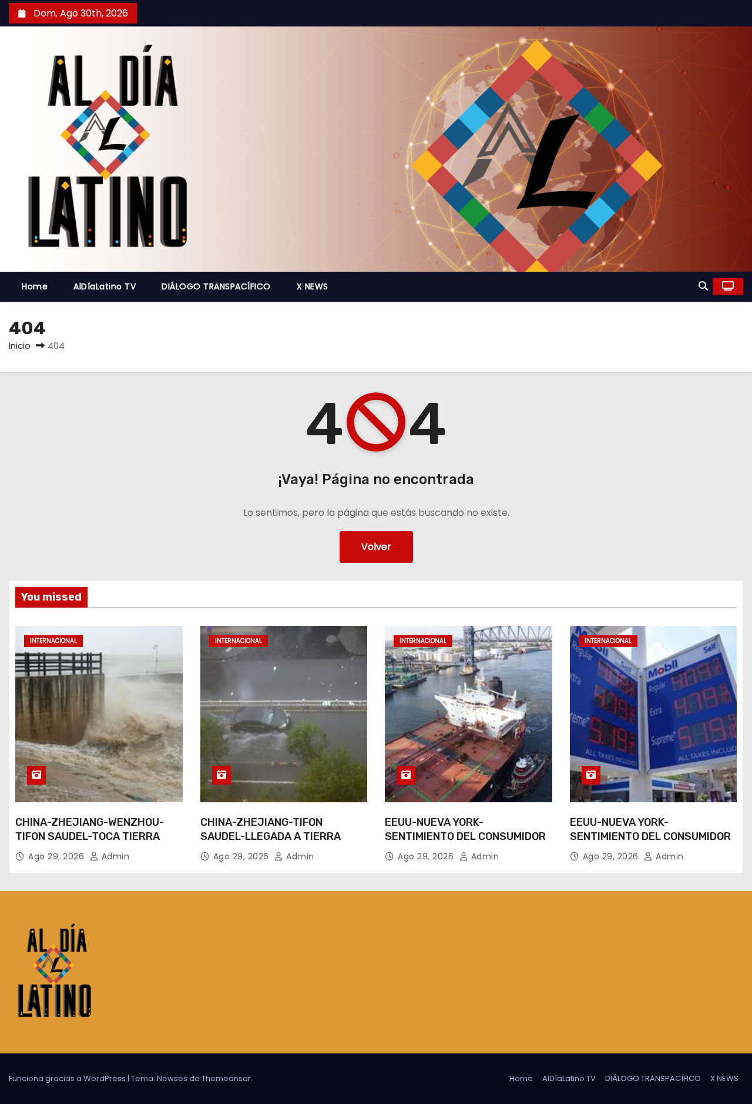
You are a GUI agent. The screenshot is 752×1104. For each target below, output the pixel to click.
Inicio (20, 345)
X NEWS (312, 286)
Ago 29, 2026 (57, 856)
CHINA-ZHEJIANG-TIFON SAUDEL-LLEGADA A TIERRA (270, 829)
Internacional (53, 640)
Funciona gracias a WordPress (68, 1078)
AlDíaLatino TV (104, 286)
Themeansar (226, 1078)
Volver (376, 546)
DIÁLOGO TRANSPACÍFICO (216, 286)
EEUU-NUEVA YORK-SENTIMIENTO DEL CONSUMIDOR (465, 829)
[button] (703, 286)
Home (35, 286)
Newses (172, 1078)
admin (114, 856)
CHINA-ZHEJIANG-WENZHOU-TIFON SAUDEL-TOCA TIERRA (89, 829)
